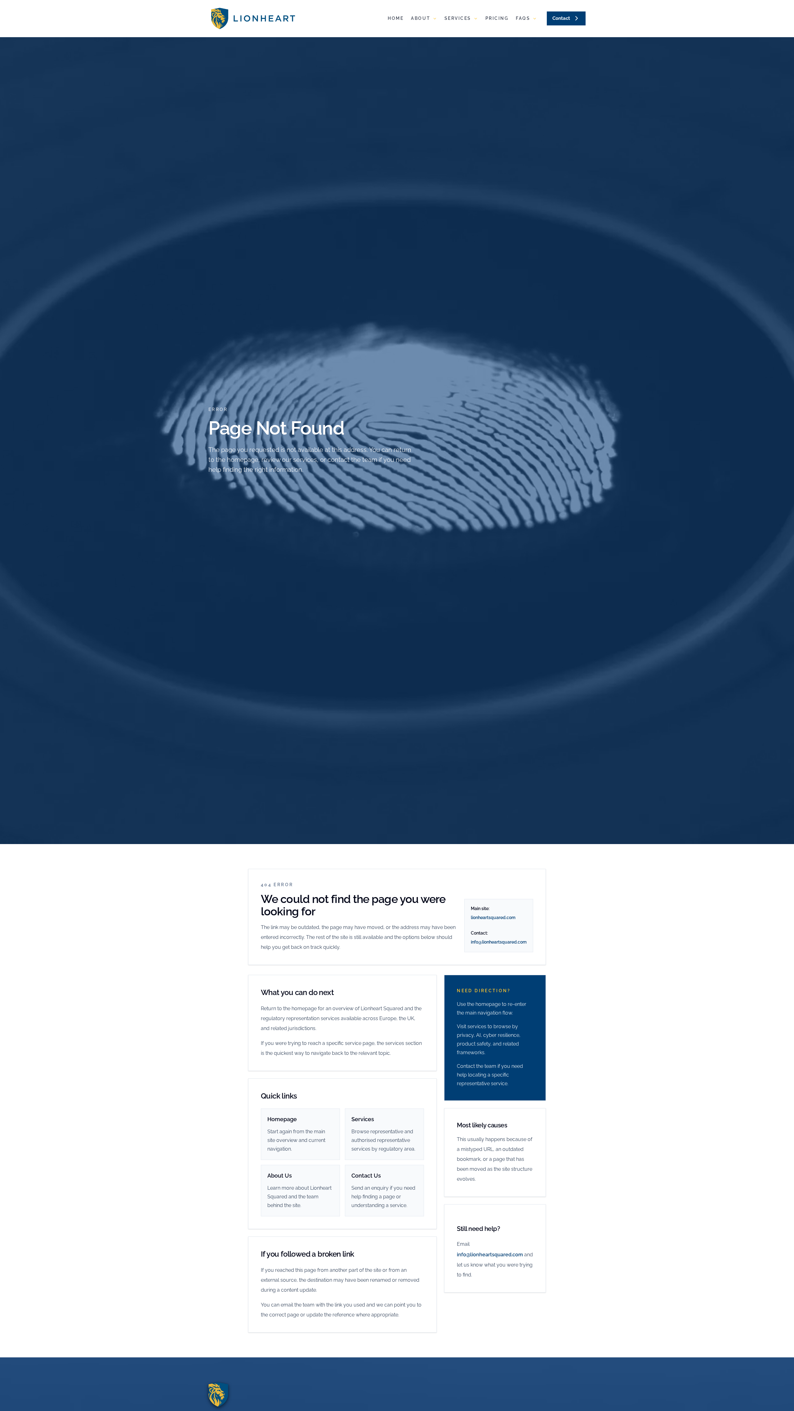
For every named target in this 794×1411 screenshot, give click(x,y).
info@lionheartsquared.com (499, 942)
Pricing (497, 18)
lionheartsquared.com (493, 917)
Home (396, 18)
